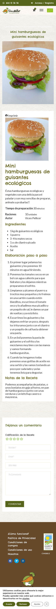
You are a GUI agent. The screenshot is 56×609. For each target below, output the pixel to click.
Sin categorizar (44, 27)
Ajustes (37, 604)
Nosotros (13, 553)
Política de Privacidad (22, 538)
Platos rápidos (29, 27)
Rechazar (23, 604)
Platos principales (12, 27)
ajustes (25, 598)
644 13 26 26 (12, 3)
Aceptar (9, 604)
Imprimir (13, 115)
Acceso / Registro (44, 3)
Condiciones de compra (17, 544)
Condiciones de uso (20, 549)
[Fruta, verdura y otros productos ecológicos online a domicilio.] (11, 10)
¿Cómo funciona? (18, 533)
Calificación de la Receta (19, 434)
